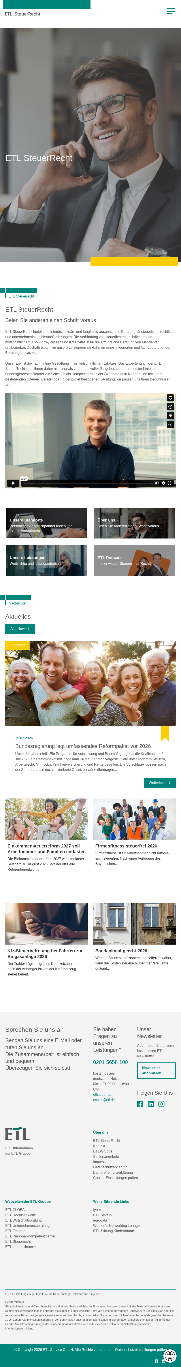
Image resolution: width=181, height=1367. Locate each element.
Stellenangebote (106, 1156)
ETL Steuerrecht (18, 1241)
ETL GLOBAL (16, 1210)
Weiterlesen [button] (158, 783)
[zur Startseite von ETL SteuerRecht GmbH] (22, 14)
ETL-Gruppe (103, 1151)
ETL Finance (15, 1231)
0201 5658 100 (110, 1062)
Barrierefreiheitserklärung (113, 1172)
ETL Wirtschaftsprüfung (23, 1220)
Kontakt (99, 1146)
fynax (97, 1210)
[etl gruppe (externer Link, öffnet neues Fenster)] (151, 1104)
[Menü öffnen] (171, 11)
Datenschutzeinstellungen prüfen (141, 1350)
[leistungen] (46, 560)
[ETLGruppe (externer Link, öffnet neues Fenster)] (140, 1104)
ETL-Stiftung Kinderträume (114, 1231)
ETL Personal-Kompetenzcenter (30, 1236)
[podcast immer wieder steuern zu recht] (134, 560)
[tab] (46, 523)
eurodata (100, 1220)
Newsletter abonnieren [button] (151, 1070)
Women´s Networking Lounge (116, 1226)
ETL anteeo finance (20, 1247)
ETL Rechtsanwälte (20, 1215)
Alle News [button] (18, 629)
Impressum (101, 1162)
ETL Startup (102, 1215)
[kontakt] (46, 523)
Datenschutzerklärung (110, 1167)
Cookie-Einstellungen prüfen (115, 1178)
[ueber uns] (134, 523)
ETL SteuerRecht (106, 1141)
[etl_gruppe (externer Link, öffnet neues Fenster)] (161, 1104)
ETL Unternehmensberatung (27, 1226)
